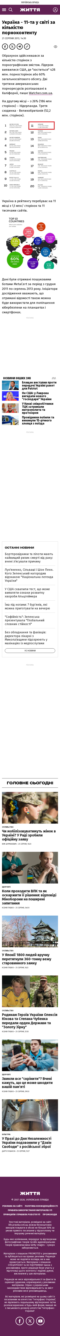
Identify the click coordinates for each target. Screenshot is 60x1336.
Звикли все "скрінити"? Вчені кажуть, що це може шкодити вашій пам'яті (27, 1082)
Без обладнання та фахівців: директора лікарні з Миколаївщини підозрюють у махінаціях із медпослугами (26, 637)
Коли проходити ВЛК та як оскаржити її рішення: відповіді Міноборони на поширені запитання (29, 897)
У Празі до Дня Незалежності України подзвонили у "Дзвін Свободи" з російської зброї (26, 1142)
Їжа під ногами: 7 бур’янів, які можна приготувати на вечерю (27, 606)
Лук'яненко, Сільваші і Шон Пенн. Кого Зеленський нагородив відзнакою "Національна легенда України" (29, 575)
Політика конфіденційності (41, 1206)
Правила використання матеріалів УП (30, 1210)
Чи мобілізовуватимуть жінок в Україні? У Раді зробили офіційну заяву (29, 835)
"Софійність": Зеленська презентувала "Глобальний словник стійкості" (24, 620)
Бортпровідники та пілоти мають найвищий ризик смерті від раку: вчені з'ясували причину (29, 557)
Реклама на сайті (12, 1206)
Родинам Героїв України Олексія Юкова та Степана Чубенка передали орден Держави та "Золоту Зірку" (29, 1020)
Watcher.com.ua (40, 93)
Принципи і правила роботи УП (21, 1214)
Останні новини (19, 547)
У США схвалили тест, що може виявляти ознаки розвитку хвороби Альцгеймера (27, 592)
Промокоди (50, 1214)
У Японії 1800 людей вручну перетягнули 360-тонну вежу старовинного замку (26, 959)
